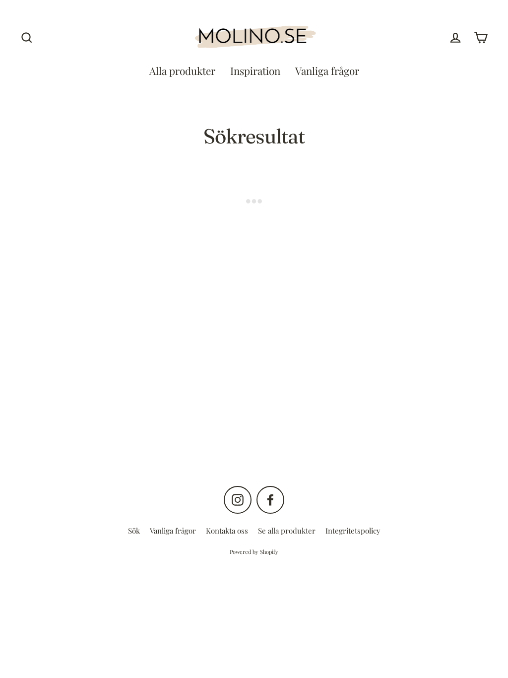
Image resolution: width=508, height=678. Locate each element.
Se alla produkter (287, 531)
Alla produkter (182, 70)
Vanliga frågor (327, 70)
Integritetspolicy (353, 531)
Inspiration (255, 70)
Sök (134, 531)
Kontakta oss (227, 531)
